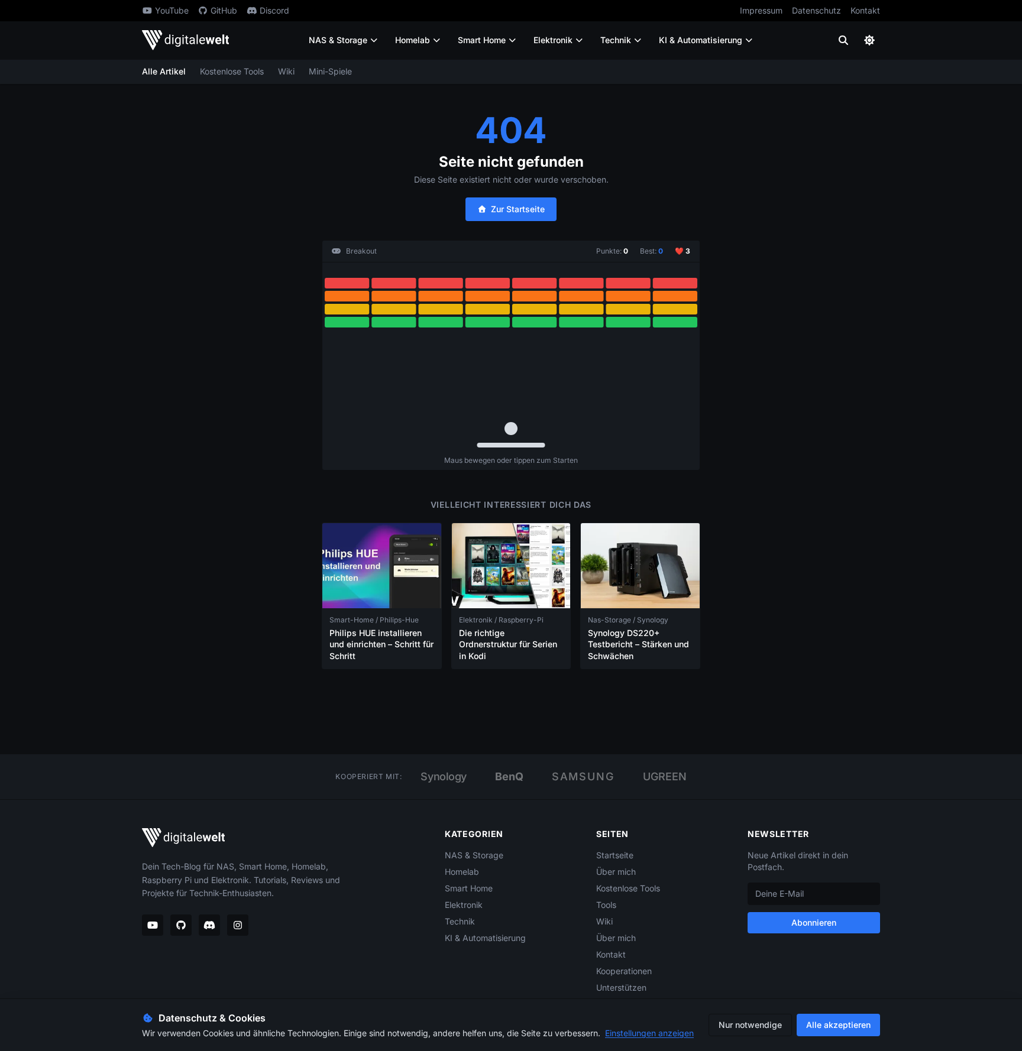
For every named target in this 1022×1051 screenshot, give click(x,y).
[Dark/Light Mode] (869, 40)
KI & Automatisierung (700, 40)
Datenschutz (816, 10)
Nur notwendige (750, 1025)
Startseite (614, 855)
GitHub (224, 10)
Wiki (286, 71)
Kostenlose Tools (232, 71)
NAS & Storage (338, 40)
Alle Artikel (164, 71)
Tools (606, 905)
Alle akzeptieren (838, 1025)
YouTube (172, 10)
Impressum (761, 10)
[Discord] (209, 925)
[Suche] (843, 40)
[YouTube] (152, 925)
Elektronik (553, 40)
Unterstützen (621, 987)
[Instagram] (237, 925)
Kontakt (865, 10)
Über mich (616, 872)
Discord (274, 10)
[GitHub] (181, 925)
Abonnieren (813, 922)
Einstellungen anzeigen (649, 1033)
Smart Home (482, 40)
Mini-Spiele (330, 71)
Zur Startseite (518, 209)
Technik (615, 40)
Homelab (412, 40)
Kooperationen (624, 971)
